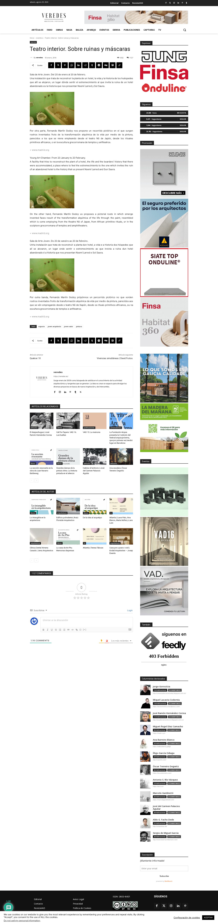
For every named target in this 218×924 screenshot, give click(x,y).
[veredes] (32, 57)
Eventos (145, 461)
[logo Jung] (164, 56)
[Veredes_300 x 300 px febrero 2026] (164, 378)
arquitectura (62, 513)
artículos (34, 428)
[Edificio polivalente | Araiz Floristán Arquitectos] (68, 506)
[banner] (164, 591)
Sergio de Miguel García (166, 833)
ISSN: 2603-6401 (121, 896)
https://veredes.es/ (61, 376)
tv (111, 513)
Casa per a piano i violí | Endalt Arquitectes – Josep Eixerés (121, 550)
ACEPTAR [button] (208, 917)
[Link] (77, 630)
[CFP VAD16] (164, 541)
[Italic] (48, 630)
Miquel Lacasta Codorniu (166, 699)
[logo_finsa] (164, 72)
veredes (39, 57)
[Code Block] (72, 630)
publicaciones (89, 428)
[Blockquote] (68, 630)
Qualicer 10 (35, 358)
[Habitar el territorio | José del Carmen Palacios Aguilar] (94, 456)
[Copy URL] (119, 65)
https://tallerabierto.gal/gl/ (162, 746)
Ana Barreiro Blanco (164, 739)
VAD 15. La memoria (91, 432)
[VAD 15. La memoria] (94, 421)
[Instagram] (174, 3)
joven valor (68, 326)
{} (80, 629)
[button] (184, 29)
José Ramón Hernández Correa (169, 713)
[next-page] (36, 480)
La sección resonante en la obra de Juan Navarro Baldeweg (41, 470)
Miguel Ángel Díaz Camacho (168, 726)
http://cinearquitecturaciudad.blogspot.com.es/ (169, 693)
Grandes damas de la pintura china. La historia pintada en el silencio (66, 470)
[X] (58, 65)
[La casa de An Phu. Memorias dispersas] (68, 536)
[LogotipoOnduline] (164, 87)
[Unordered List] (64, 630)
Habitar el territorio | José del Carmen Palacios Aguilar (93, 470)
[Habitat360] (164, 322)
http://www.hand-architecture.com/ (165, 840)
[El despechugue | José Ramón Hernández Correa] (41, 421)
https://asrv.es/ (158, 786)
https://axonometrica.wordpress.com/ (166, 706)
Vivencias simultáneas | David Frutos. (115, 358)
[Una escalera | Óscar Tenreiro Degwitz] (121, 456)
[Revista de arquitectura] (53, 17)
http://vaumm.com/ (159, 760)
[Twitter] (170, 3)
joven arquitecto (54, 326)
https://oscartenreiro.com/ (162, 773)
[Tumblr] (186, 3)
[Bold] (43, 630)
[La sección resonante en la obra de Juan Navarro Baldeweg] (41, 456)
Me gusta (181, 113)
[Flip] (113, 65)
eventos (39, 38)
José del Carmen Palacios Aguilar (166, 807)
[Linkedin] (178, 3)
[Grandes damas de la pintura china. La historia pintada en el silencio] (68, 456)
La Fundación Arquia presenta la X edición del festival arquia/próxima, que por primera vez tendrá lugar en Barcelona (120, 437)
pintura (79, 326)
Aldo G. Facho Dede (163, 819)
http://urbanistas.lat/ (160, 826)
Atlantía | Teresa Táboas (93, 548)
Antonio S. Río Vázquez (165, 779)
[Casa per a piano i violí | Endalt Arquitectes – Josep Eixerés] (121, 536)
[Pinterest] (182, 3)
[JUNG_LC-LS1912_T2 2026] (164, 173)
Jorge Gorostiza (161, 686)
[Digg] (106, 65)
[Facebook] (166, 3)
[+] (84, 629)
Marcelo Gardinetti (163, 793)
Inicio (32, 38)
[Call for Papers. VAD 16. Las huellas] (68, 421)
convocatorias (115, 428)
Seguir (183, 119)
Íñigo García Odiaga (163, 753)
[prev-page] (32, 480)
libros (33, 463)
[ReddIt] (85, 65)
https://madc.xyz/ (159, 733)
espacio (41, 326)
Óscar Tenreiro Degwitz (166, 766)
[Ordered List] (60, 630)
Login (130, 610)
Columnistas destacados (153, 679)
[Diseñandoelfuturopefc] (164, 427)
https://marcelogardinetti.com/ (163, 800)
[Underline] (52, 630)
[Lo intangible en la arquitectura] (41, 506)
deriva (59, 428)
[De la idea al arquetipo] (94, 506)
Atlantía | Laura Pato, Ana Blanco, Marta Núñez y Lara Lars (121, 520)
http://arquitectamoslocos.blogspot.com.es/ (168, 720)
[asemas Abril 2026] (164, 223)
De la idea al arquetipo (92, 517)
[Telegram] (99, 65)
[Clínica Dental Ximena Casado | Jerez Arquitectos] (41, 536)
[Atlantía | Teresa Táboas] (94, 536)
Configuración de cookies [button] (187, 917)
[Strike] (56, 630)
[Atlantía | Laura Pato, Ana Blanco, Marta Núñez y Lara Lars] (121, 506)
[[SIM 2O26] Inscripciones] (164, 491)
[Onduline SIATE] (164, 272)
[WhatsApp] (72, 65)
